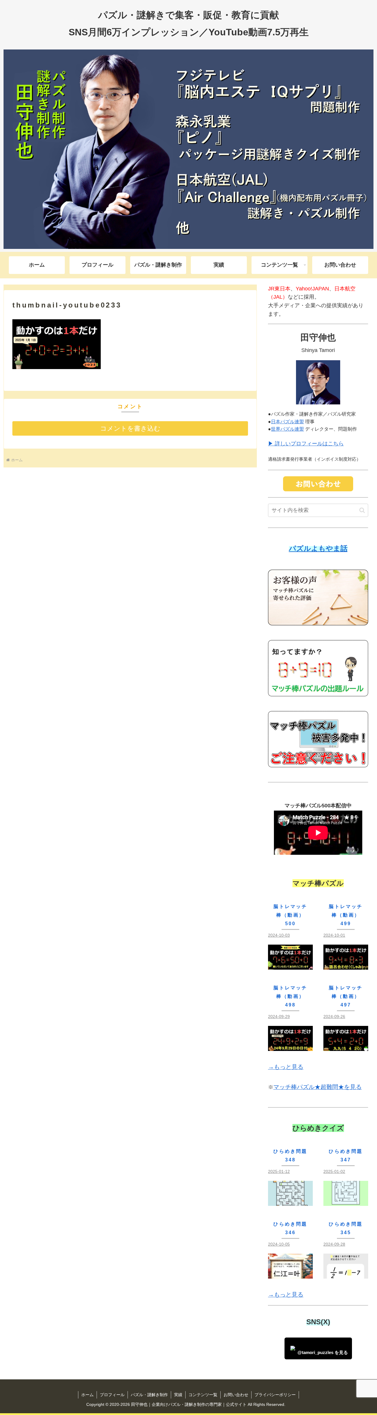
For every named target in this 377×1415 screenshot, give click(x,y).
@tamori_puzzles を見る (322, 1352)
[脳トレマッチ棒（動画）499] (345, 965)
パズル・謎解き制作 (149, 1394)
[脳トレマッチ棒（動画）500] (290, 965)
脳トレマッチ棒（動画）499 (346, 915)
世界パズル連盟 (287, 429)
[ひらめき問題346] (290, 1274)
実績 (178, 1394)
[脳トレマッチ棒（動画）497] (345, 1046)
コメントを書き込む (130, 428)
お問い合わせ (236, 1394)
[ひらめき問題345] (345, 1274)
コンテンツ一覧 (202, 1394)
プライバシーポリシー (275, 1394)
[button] (362, 510)
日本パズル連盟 (287, 421)
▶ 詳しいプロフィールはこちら (306, 444)
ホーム (87, 1394)
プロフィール (112, 1394)
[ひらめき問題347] (345, 1201)
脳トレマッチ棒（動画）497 (346, 996)
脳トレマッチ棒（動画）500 (290, 915)
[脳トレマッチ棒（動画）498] (290, 1046)
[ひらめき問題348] (290, 1201)
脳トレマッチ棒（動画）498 (290, 996)
